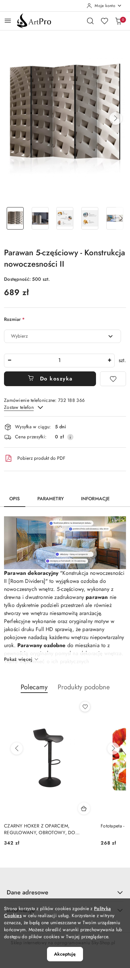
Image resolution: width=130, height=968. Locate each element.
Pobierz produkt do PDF (41, 458)
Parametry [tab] (50, 498)
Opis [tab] (14, 498)
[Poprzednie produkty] (17, 748)
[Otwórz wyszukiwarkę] (90, 20)
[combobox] (62, 336)
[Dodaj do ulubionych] (113, 378)
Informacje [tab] (95, 498)
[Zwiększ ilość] (109, 360)
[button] (116, 118)
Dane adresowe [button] (27, 892)
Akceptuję (65, 954)
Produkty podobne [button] (84, 687)
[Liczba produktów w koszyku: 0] (118, 20)
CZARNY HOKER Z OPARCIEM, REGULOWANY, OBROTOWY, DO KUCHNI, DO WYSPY (39, 829)
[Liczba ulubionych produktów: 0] (104, 20)
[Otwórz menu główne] (8, 20)
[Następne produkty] (113, 748)
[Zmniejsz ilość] (9, 360)
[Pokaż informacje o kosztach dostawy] (70, 437)
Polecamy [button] (34, 687)
